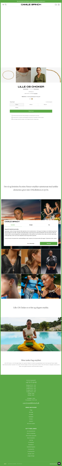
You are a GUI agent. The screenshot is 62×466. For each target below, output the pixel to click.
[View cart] (58, 4)
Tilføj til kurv (31, 111)
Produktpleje (31, 442)
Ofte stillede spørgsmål (31, 435)
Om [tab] (49, 224)
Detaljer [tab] (31, 224)
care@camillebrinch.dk (31, 403)
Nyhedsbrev (31, 444)
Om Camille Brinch (31, 431)
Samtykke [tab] (13, 224)
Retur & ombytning (31, 433)
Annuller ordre (31, 453)
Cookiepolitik (31, 449)
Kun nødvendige (30, 243)
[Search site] (5, 4)
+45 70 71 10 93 (31, 382)
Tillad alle (49, 243)
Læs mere (35, 93)
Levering (31, 440)
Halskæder (31, 416)
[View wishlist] (56, 4)
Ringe (31, 410)
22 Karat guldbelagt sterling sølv (32, 98)
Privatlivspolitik (31, 451)
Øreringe (31, 412)
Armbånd (31, 414)
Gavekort (31, 421)
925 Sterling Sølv (30, 99)
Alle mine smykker (31, 423)
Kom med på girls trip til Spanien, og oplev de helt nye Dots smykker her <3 (31, 1)
